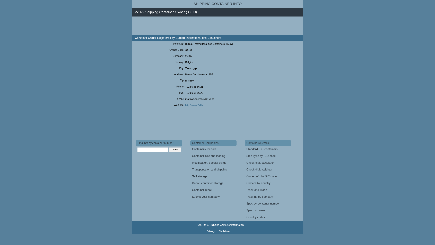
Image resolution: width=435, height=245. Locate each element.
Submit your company (206, 196)
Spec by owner (255, 210)
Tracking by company (260, 196)
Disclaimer (224, 231)
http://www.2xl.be (194, 105)
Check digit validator (259, 169)
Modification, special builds (209, 162)
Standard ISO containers (262, 149)
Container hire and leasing (208, 156)
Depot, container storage (207, 183)
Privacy (211, 231)
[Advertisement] (197, 26)
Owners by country (258, 183)
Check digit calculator (260, 162)
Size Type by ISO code (261, 156)
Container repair (202, 190)
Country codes (255, 217)
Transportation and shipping (209, 169)
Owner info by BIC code (261, 176)
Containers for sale (204, 149)
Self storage (199, 176)
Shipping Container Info (218, 4)
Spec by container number (263, 203)
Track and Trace (256, 190)
